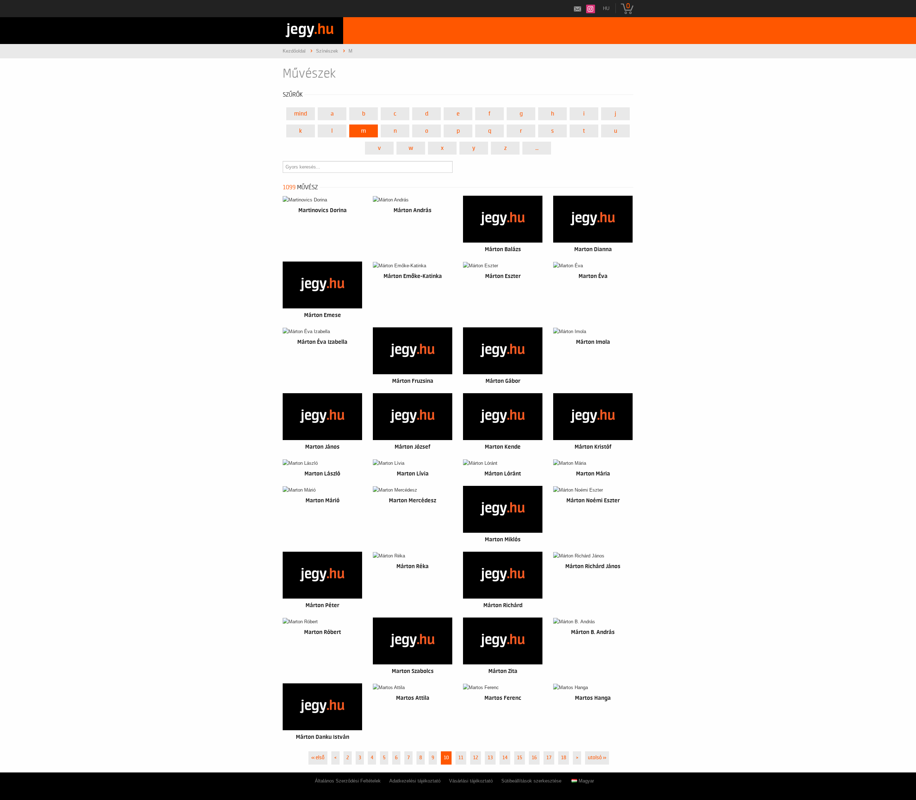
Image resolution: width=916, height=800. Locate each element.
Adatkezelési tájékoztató (414, 781)
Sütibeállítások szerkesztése (531, 781)
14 (504, 758)
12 (475, 758)
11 (460, 758)
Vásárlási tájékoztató (471, 781)
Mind (300, 114)
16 (534, 758)
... (537, 148)
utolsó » (597, 758)
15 (519, 758)
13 (490, 758)
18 (563, 758)
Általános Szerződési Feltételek (348, 781)
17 (548, 758)
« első (318, 758)
